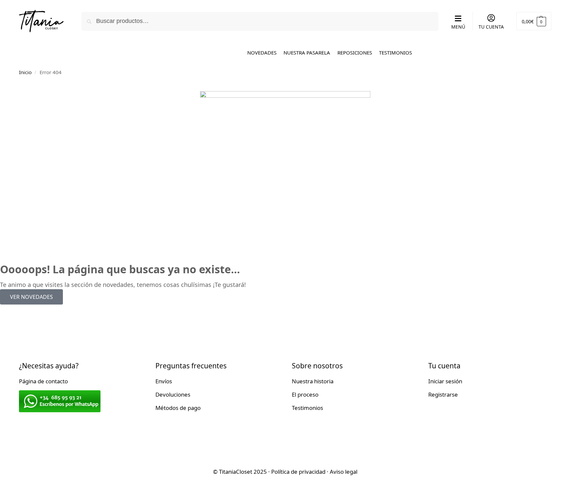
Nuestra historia (312, 381)
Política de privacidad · (300, 471)
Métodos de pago (178, 408)
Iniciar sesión (445, 381)
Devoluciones (172, 394)
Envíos (163, 381)
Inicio (25, 72)
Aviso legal (343, 471)
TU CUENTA (491, 27)
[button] (533, 21)
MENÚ (458, 27)
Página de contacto (43, 381)
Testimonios (307, 408)
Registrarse (443, 394)
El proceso (305, 394)
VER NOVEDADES (31, 297)
